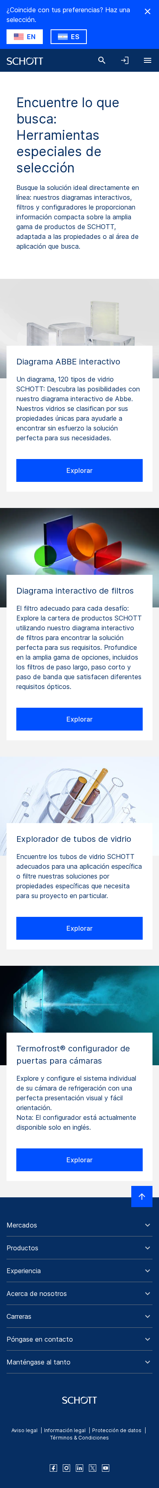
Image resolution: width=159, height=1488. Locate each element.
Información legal (65, 1430)
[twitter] (92, 1468)
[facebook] (53, 1468)
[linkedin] (79, 1468)
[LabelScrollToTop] (141, 1196)
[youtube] (105, 1468)
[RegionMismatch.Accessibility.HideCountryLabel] (147, 11)
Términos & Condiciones (79, 1438)
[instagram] (66, 1468)
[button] (79, 1225)
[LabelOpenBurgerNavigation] (147, 60)
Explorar (79, 470)
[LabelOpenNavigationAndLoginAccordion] (125, 60)
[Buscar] (102, 60)
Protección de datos (116, 1430)
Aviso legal (24, 1430)
